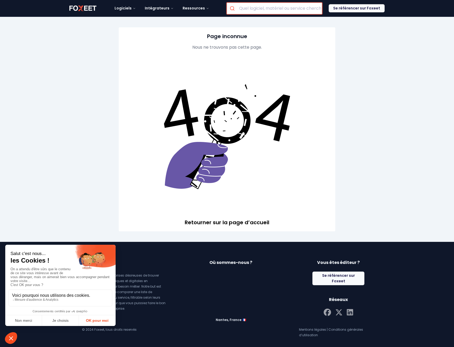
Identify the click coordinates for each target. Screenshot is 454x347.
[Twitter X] (339, 312)
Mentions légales (312, 329)
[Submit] (233, 8)
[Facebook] (327, 312)
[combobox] (274, 8)
